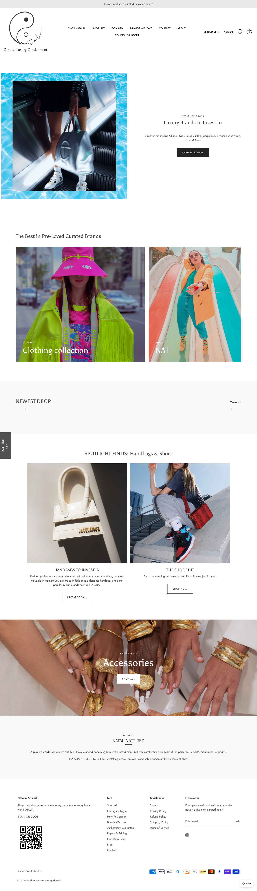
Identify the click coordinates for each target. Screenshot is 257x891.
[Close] (174, 405)
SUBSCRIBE (128, 472)
